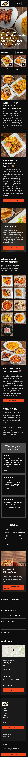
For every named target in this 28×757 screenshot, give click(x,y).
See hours (21, 686)
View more (6, 466)
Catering (5, 711)
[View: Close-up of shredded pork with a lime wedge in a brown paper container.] (20, 305)
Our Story (5, 713)
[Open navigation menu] (23, 3)
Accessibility (5, 736)
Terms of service (7, 734)
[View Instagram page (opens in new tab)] (6, 745)
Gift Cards (5, 720)
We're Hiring (5, 718)
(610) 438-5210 (7, 676)
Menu (19, 3)
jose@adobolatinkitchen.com (11, 680)
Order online (13, 690)
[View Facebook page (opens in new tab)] (3, 745)
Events (4, 715)
